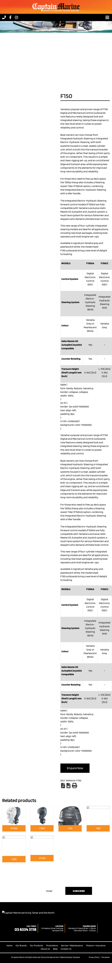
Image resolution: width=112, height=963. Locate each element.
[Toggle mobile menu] (107, 17)
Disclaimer (106, 957)
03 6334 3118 (25, 929)
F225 (14, 859)
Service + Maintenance (72, 945)
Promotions (52, 945)
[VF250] (42, 837)
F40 (70, 828)
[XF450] (14, 807)
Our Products (36, 945)
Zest (57, 957)
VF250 (42, 858)
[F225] (14, 837)
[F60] (98, 807)
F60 (98, 828)
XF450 (13, 828)
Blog (55, 948)
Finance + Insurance (95, 945)
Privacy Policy (94, 957)
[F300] (42, 807)
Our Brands (21, 945)
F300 (42, 828)
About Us (45, 948)
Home (9, 945)
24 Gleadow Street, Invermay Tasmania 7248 (52, 929)
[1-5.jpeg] (29, 63)
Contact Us (66, 948)
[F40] (70, 807)
